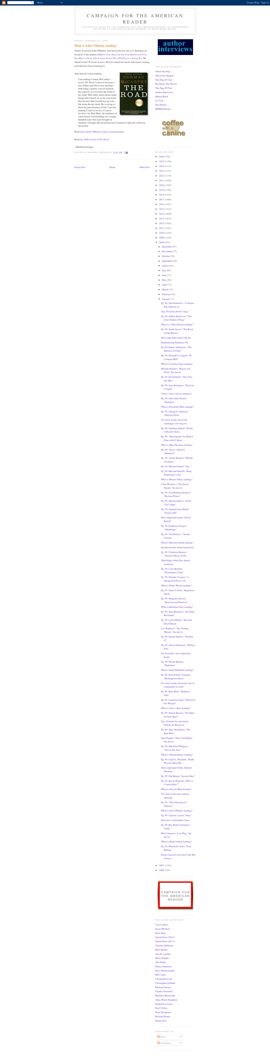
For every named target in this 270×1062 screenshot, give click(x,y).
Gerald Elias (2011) (164, 941)
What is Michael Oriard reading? (177, 542)
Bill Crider (160, 974)
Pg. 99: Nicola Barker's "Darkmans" (172, 663)
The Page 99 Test (163, 88)
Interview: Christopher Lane (175, 820)
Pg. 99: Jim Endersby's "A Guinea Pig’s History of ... (177, 304)
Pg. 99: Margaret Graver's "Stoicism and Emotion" (174, 600)
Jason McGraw (162, 928)
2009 (162, 237)
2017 (162, 199)
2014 (162, 213)
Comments (165, 1043)
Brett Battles (161, 949)
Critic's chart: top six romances (176, 393)
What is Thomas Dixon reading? (177, 754)
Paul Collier (161, 1008)
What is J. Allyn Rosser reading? (177, 324)
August (166, 265)
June (164, 275)
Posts (162, 1036)
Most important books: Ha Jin (176, 337)
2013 (162, 218)
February (166, 294)
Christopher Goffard (165, 983)
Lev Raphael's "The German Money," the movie (175, 630)
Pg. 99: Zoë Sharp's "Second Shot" (178, 776)
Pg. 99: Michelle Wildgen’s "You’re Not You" (174, 748)
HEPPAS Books (163, 109)
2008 (162, 242)
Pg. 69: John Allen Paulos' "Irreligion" (174, 400)
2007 (162, 865)
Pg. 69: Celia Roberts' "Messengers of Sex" (172, 570)
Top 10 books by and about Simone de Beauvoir (174, 723)
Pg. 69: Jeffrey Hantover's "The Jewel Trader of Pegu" (176, 318)
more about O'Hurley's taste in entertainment (102, 131)
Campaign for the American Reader (135, 18)
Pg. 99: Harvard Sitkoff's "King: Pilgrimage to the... (176, 472)
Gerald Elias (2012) (164, 937)
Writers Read (161, 96)
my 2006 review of (94, 139)
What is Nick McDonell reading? (177, 670)
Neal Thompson (163, 1012)
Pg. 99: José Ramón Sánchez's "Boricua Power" (176, 494)
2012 (162, 223)
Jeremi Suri (160, 1020)
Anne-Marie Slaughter (166, 999)
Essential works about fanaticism (177, 547)
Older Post (144, 167)
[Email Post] (126, 152)
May (164, 280)
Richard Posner (162, 1016)
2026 (162, 156)
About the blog (162, 71)
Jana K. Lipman (163, 954)
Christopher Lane (163, 978)
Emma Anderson (163, 966)
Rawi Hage (160, 933)
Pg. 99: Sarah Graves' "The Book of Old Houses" (177, 331)
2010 (162, 232)
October (166, 256)
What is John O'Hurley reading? (176, 810)
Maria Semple (162, 958)
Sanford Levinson (164, 1004)
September (167, 260)
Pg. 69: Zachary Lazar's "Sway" (176, 815)
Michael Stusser (163, 987)
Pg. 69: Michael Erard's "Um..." (176, 466)
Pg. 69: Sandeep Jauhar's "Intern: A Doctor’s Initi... (177, 430)
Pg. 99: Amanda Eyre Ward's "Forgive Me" (175, 511)
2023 (162, 170)
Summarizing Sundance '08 (174, 342)
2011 (162, 228)
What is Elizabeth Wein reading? (177, 406)
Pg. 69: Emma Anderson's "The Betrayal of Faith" (176, 349)
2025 (162, 161)
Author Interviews (164, 92)
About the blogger (164, 75)
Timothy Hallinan (164, 945)
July (164, 270)
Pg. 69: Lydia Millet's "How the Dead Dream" (176, 621)
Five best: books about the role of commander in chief (177, 684)
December (167, 246)
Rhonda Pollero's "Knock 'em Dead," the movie (175, 370)
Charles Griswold (163, 991)
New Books (161, 104)
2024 (162, 166)
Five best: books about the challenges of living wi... (174, 421)
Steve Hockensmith (164, 970)
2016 (162, 204)
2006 (162, 870)
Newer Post (79, 167)
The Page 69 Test (163, 79)
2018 (162, 194)
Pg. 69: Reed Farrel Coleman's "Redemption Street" (176, 676)
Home (112, 167)
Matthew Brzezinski (165, 995)
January (166, 299)
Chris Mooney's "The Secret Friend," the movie (175, 485)
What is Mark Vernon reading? (176, 841)
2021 (162, 180)
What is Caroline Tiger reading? (177, 363)
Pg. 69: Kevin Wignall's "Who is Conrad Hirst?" (177, 782)
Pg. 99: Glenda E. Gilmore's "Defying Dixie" (174, 413)
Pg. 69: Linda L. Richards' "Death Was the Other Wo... (177, 761)
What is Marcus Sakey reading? (176, 479)
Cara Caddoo (161, 924)
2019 (162, 190)
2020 (162, 185)
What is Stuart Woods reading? (176, 585)
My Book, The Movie (166, 83)
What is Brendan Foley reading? (177, 607)
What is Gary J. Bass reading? (175, 708)
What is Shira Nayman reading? (176, 445)
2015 (162, 209)
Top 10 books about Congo (174, 311)
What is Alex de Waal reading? (176, 789)
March (165, 289)
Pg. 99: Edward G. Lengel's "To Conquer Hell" (176, 357)
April (165, 284)
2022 (162, 175)
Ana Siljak (160, 962)
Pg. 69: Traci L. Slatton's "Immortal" (173, 451)
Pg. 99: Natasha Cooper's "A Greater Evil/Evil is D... (175, 578)
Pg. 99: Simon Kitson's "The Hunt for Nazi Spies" (177, 714)
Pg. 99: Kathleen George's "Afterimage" (174, 527)
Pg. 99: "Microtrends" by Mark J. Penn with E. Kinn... (177, 438)
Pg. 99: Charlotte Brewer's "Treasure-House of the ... (174, 553)
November (167, 251)
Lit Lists (159, 100)
